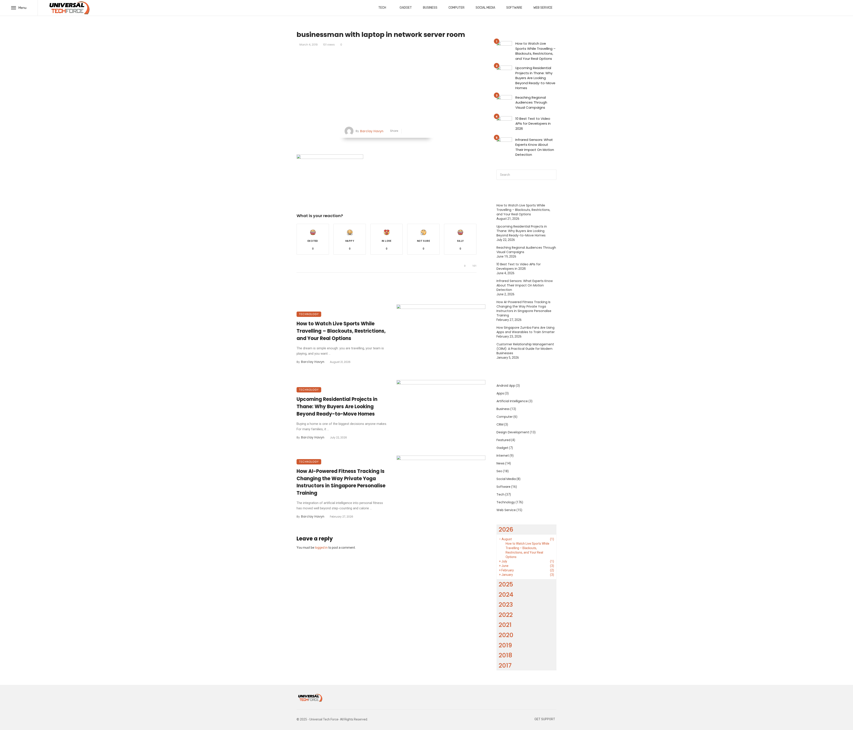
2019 (505, 645)
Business (430, 8)
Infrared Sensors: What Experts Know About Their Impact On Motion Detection (534, 147)
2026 (506, 529)
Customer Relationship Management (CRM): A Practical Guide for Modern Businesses (525, 348)
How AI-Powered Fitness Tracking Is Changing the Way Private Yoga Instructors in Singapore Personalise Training (341, 482)
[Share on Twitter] (413, 131)
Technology (309, 314)
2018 (505, 655)
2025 (506, 584)
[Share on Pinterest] (420, 131)
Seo (499, 471)
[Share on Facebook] (406, 131)
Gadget (406, 8)
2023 (506, 604)
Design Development (512, 432)
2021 (505, 624)
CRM (499, 424)
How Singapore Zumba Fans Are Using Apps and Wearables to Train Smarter (525, 329)
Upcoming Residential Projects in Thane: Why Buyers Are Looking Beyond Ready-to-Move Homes (337, 406)
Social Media (485, 8)
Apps (500, 393)
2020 (506, 635)
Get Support (544, 719)
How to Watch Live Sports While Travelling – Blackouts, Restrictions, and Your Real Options (341, 331)
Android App (505, 385)
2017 (505, 665)
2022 (506, 614)
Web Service (542, 8)
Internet (502, 455)
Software (514, 8)
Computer (456, 8)
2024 (506, 594)
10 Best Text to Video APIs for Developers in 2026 (533, 123)
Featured (503, 440)
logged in (321, 547)
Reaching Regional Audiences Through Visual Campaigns (531, 102)
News (500, 463)
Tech (382, 8)
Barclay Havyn (371, 131)
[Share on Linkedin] (426, 131)
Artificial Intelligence (512, 401)
